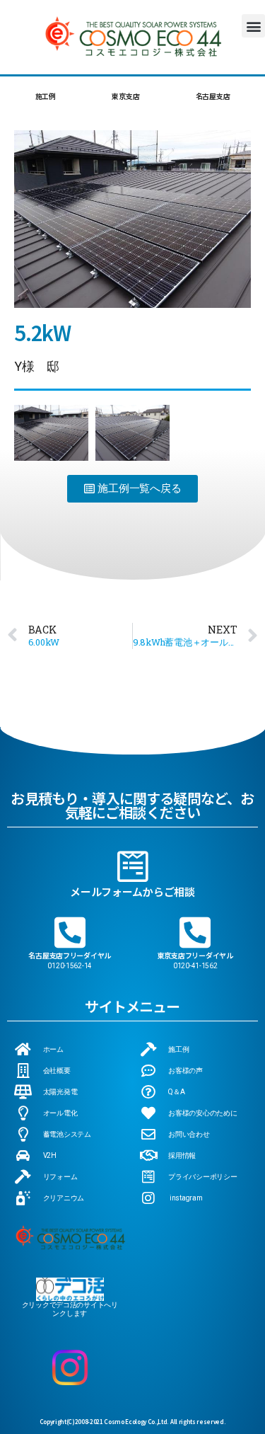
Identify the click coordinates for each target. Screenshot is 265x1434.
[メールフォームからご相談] (133, 866)
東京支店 (125, 96)
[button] (253, 26)
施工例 (45, 96)
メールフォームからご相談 (132, 891)
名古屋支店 (213, 96)
